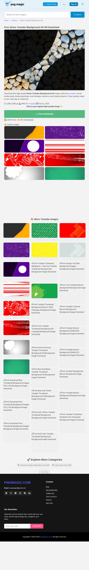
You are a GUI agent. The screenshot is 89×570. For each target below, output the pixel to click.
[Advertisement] (44, 199)
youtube (72, 93)
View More (44, 472)
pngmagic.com (17, 482)
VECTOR (49, 503)
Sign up (74, 4)
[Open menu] (82, 4)
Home (6, 20)
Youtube (14, 20)
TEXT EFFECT (51, 497)
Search (78, 15)
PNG (47, 487)
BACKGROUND (51, 490)
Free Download (45, 114)
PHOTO (49, 500)
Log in (64, 4)
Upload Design (51, 4)
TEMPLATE (50, 493)
